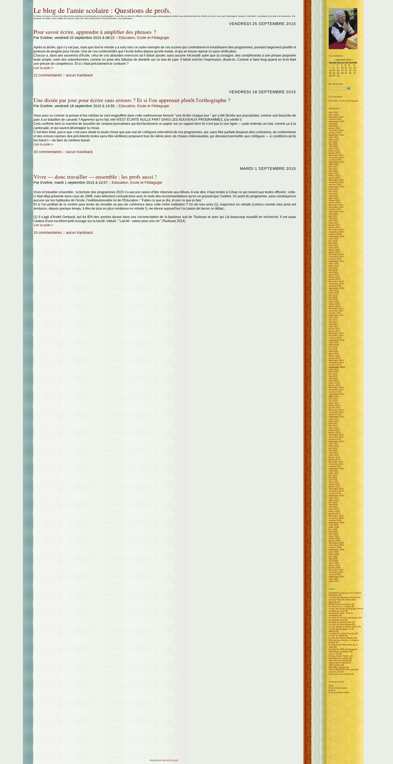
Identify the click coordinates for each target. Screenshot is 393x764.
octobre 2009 (335, 520)
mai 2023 (333, 169)
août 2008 (334, 552)
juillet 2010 (334, 500)
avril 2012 (333, 453)
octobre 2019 (335, 259)
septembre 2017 (336, 315)
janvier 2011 (334, 486)
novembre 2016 (336, 335)
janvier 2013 (334, 432)
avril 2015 (333, 378)
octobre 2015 (335, 365)
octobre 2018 (335, 286)
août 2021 (334, 214)
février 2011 (334, 484)
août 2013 (334, 419)
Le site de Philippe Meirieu (341, 638)
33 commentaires (48, 152)
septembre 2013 (336, 416)
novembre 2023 (336, 157)
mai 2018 (333, 297)
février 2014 (334, 405)
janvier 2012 (334, 459)
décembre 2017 (336, 308)
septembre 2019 (336, 261)
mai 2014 (333, 401)
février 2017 (334, 329)
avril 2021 (333, 220)
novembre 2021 (336, 207)
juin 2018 (333, 295)
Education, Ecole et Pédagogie (144, 38)
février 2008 (334, 565)
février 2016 (334, 356)
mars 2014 (334, 403)
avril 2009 (333, 534)
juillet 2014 (334, 396)
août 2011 (333, 471)
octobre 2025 (335, 119)
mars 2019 (334, 275)
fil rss (331, 686)
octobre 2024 (335, 133)
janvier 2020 (334, 252)
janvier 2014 (334, 407)
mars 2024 (334, 148)
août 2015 (334, 369)
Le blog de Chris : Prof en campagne (341, 614)
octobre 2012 (335, 439)
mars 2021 (334, 223)
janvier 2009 (334, 540)
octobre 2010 (335, 493)
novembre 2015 (336, 362)
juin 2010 (333, 502)
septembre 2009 (336, 522)
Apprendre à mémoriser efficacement (340, 664)
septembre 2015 (337, 367)
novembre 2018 (336, 284)
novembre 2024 (336, 130)
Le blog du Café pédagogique (343, 649)
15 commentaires (48, 232)
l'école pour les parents (340, 674)
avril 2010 (333, 507)
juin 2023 (333, 166)
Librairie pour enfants (339, 658)
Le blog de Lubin (337, 611)
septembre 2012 (336, 441)
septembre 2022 (336, 187)
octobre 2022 (335, 184)
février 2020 (334, 250)
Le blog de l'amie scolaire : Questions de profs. (102, 10)
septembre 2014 (336, 394)
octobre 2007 (335, 574)
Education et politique (339, 651)
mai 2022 (333, 193)
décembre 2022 (336, 180)
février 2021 (334, 225)
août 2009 (334, 525)
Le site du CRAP (336, 636)
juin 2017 (333, 320)
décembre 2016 (336, 333)
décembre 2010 (336, 489)
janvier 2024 (334, 153)
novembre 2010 (336, 491)
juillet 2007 (334, 581)
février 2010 (334, 511)
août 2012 (334, 444)
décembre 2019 (336, 254)
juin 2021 (333, 216)
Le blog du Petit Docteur (340, 624)
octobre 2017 (335, 313)
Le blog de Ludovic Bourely (342, 633)
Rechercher (336, 84)
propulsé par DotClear (164, 760)
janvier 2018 (334, 306)
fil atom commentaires (339, 692)
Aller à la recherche (52, 4)
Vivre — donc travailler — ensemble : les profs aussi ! (95, 176)
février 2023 (334, 175)
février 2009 (334, 538)
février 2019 (334, 277)
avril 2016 (333, 351)
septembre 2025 (336, 121)
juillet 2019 (334, 266)
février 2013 (334, 430)
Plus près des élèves (338, 660)
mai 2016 (333, 349)
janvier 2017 (334, 331)
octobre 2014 (335, 392)
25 (346, 73)
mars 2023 (334, 173)
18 (346, 70)
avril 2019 (333, 272)
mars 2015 (334, 380)
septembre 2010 (336, 495)
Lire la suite (42, 68)
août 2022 (334, 189)
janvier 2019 (334, 279)
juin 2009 (333, 529)
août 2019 (334, 263)
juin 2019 (333, 268)
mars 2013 (334, 428)
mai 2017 (333, 322)
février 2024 (334, 151)
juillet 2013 (334, 421)
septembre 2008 (336, 549)
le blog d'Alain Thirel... (339, 656)
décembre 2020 (336, 229)
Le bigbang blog (336, 620)
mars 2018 (334, 302)
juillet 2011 (334, 473)
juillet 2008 (334, 554)
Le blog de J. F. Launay (340, 606)
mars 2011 (334, 482)
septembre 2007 (336, 577)
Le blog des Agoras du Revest (343, 597)
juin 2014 (333, 398)
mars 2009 (334, 536)
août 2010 (334, 498)
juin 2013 (333, 423)
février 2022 (334, 200)
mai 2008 (333, 558)
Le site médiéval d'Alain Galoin (343, 627)
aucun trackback (79, 75)
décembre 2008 (336, 543)
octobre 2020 (335, 234)
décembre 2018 (336, 281)
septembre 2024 (336, 135)
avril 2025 (333, 126)
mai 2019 (333, 270)
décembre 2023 (336, 155)
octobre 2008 (335, 547)
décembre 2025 (336, 117)
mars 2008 (334, 563)
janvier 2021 (334, 227)
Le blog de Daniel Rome (340, 622)
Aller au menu (42, 4)
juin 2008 (333, 556)
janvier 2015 (334, 385)
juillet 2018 (334, 293)
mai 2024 (333, 144)
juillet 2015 (334, 371)
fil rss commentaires (338, 688)
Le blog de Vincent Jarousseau (343, 617)
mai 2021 (333, 218)
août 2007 (334, 579)
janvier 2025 (334, 128)
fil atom (332, 690)
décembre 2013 (336, 410)
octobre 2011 (335, 466)
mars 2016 (334, 353)
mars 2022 (334, 198)
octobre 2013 (335, 414)
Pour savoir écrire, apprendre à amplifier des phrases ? (95, 31)
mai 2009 (333, 531)
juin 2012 (333, 448)
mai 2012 (333, 450)
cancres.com (335, 672)
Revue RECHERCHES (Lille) (342, 669)
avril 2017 (333, 324)
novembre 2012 (336, 437)
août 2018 (334, 290)
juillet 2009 (334, 527)
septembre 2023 (336, 162)
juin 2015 (333, 374)
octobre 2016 (335, 338)
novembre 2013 (336, 412)
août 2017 (334, 317)
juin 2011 (333, 475)
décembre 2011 (336, 462)
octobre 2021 (335, 209)
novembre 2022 (336, 182)
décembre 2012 (336, 435)
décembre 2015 (336, 360)
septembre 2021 (336, 211)
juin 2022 (333, 191)
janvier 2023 (334, 178)
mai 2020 (333, 243)
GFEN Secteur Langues (340, 604)
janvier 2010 (334, 513)
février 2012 (334, 457)
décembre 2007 (336, 570)
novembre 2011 (336, 464)
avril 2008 (333, 561)
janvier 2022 (334, 202)
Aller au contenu (33, 4)
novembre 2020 (336, 232)
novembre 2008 (336, 545)
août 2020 (334, 238)
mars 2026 (334, 115)
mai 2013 (333, 426)
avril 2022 (333, 196)
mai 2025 (333, 124)
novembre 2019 (336, 256)
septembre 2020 (336, 236)
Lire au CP (334, 654)
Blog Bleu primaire (337, 667)
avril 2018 (333, 299)
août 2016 (334, 342)
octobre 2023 (335, 160)
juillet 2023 (334, 164)
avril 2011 (333, 480)
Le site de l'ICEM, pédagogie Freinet (346, 608)
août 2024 (334, 137)
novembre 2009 (336, 518)
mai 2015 (333, 376)
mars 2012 (334, 455)
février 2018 (334, 304)
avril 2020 (333, 245)
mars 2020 (334, 247)
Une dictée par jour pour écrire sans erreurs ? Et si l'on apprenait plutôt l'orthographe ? (132, 100)
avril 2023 (333, 171)
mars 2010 (334, 509)
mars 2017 (334, 326)
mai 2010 (333, 504)
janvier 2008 (334, 567)
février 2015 (334, 383)
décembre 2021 (336, 205)
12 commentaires (48, 75)
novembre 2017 (336, 311)
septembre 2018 (336, 288)
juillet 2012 (334, 446)
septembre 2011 (336, 468)
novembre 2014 (336, 389)
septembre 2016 (336, 340)
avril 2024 (333, 146)
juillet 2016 (334, 344)
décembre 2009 (336, 516)
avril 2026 (333, 112)
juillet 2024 (334, 139)
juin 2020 (333, 241)
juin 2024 (333, 142)
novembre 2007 (336, 572)
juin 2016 (333, 347)
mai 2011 (333, 477)
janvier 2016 (334, 358)
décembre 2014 (336, 387)
